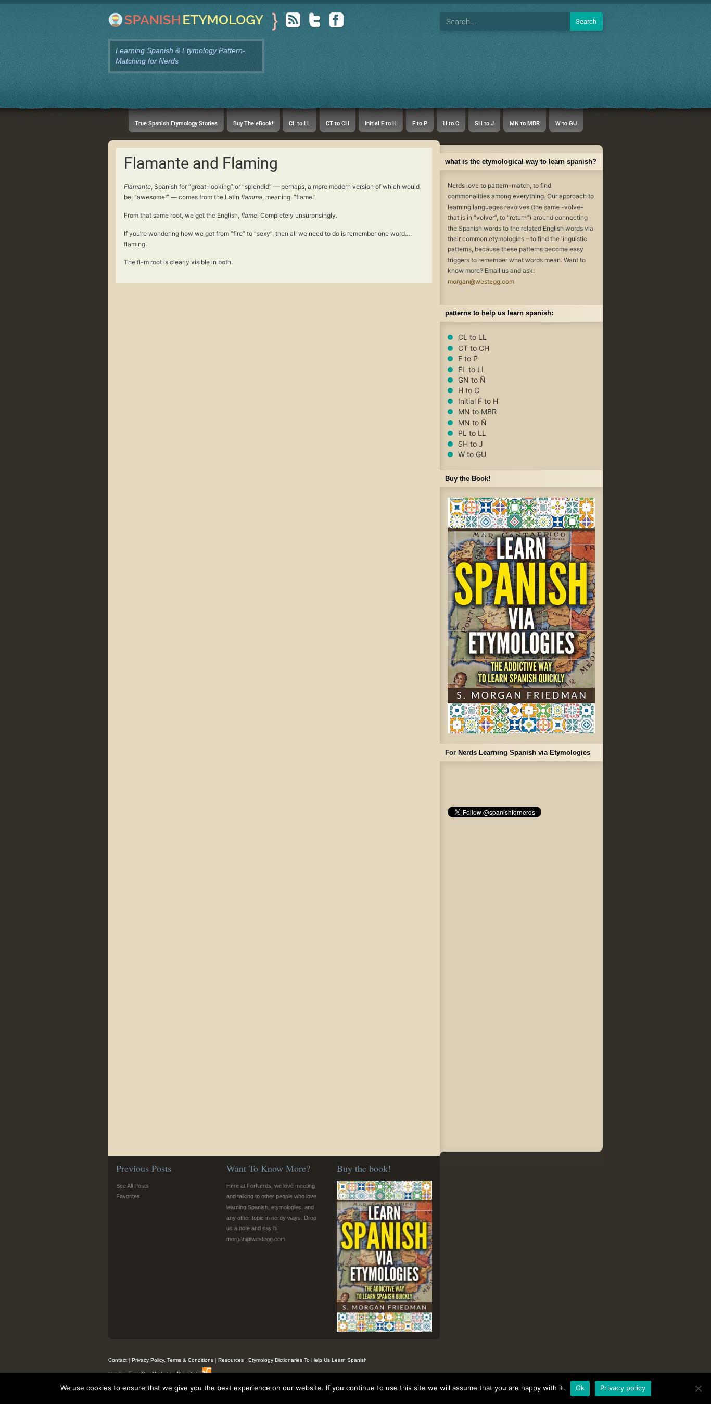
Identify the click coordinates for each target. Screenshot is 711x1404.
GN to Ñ (472, 379)
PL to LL (472, 432)
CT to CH (473, 348)
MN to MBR (477, 411)
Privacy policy (623, 1388)
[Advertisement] (521, 987)
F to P (468, 358)
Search (586, 22)
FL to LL (472, 369)
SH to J (470, 443)
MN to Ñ (472, 422)
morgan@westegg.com (481, 281)
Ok (580, 1388)
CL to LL (472, 337)
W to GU (472, 454)
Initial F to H (478, 401)
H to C (468, 390)
